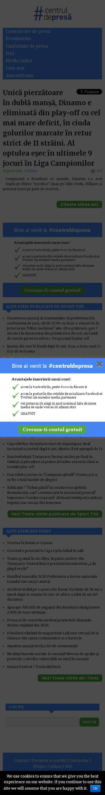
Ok (95, 789)
